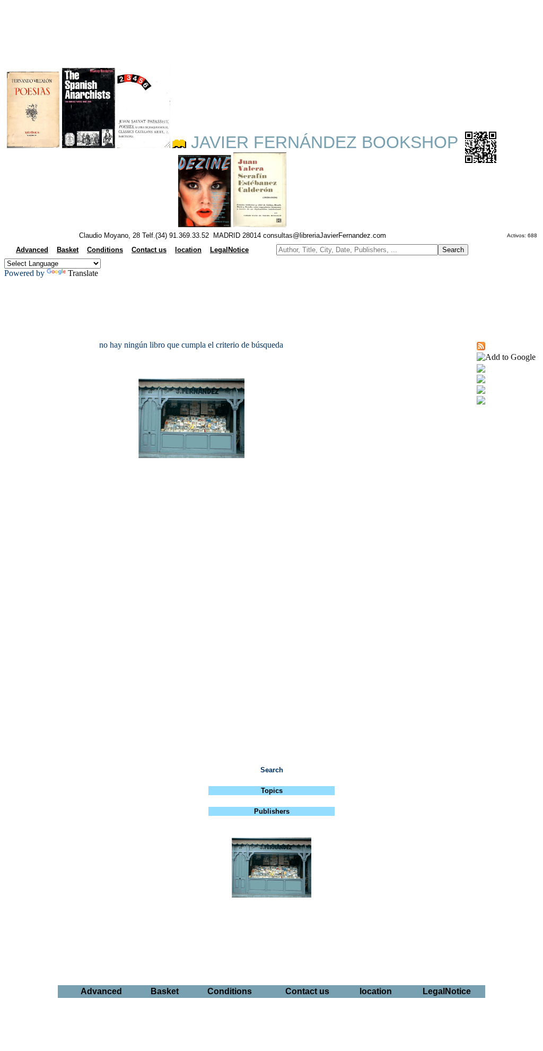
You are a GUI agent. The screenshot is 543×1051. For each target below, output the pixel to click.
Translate (83, 273)
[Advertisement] (271, 30)
